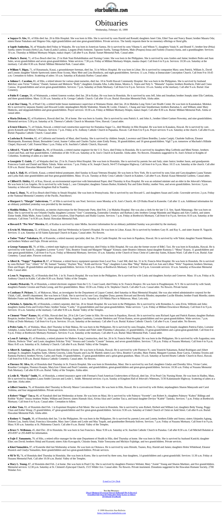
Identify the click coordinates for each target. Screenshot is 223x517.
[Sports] (112, 493)
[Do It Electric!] (130, 493)
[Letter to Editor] (128, 495)
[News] (88, 493)
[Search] (103, 495)
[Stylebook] (107, 497)
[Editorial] (120, 493)
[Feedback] (116, 497)
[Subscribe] (111, 495)
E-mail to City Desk (111, 481)
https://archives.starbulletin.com (111, 513)
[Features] (104, 493)
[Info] (119, 495)
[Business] (96, 493)
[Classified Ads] (94, 495)
